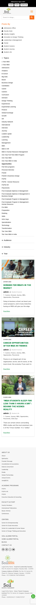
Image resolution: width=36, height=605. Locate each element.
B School (5, 74)
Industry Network (7, 122)
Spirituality (5, 458)
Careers (4, 92)
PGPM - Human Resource (10, 182)
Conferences (5, 514)
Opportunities (7, 164)
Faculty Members (7, 505)
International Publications (9, 508)
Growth (4, 116)
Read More (6, 311)
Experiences (6, 104)
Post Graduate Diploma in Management (15, 191)
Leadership (5, 137)
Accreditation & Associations (10, 464)
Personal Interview (8, 170)
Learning (5, 140)
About (3, 456)
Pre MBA (5, 207)
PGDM (11, 5)
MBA (3, 146)
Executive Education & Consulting (11, 497)
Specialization (6, 222)
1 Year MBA (6, 62)
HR (3, 119)
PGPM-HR (24, 5)
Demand (4, 98)
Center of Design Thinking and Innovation (14, 531)
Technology (5, 225)
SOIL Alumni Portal (10, 536)
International (6, 125)
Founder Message (7, 461)
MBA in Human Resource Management (15, 152)
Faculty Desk (8, 31)
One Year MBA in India (9, 161)
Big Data (4, 77)
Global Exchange (7, 113)
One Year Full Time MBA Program (13, 155)
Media (3, 472)
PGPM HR (5, 185)
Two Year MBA (7, 231)
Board (4, 80)
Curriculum (5, 95)
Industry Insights (9, 34)
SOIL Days (5, 219)
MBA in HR (5, 149)
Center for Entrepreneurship (10, 523)
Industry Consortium (7, 467)
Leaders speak (7, 134)
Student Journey (9, 49)
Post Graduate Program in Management (15, 199)
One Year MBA (7, 158)
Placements (6, 188)
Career (4, 89)
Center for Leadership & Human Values (13, 528)
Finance (4, 110)
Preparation (5, 210)
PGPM (17, 5)
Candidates (5, 86)
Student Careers (9, 46)
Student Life (8, 52)
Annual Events (6, 478)
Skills (3, 216)
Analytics (5, 71)
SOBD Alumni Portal (10, 539)
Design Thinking (7, 101)
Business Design (7, 83)
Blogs (4, 542)
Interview (5, 128)
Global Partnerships (7, 475)
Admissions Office (10, 28)
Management (6, 143)
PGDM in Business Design (10, 176)
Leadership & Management (13, 40)
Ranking (4, 213)
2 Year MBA (6, 65)
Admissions (5, 68)
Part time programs (8, 167)
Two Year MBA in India (9, 234)
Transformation (7, 228)
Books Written (6, 511)
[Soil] (7, 9)
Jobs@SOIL (5, 480)
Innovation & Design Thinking (13, 37)
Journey (4, 131)
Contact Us (7, 545)
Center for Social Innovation (10, 525)
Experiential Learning (9, 107)
